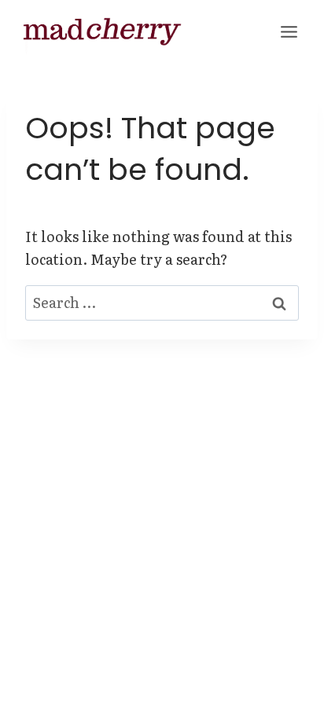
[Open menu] (288, 31)
